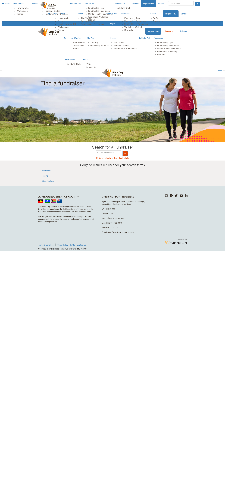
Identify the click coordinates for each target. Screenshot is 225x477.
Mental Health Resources (136, 24)
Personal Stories (88, 21)
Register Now (170, 13)
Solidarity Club (74, 63)
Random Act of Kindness (92, 24)
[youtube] (181, 195)
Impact (80, 13)
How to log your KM (67, 24)
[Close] (224, 70)
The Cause (86, 18)
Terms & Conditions (46, 245)
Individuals (46, 170)
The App (90, 38)
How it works (63, 18)
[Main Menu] (1, 70)
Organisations (48, 181)
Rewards (128, 30)
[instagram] (166, 195)
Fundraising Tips (132, 18)
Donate (184, 13)
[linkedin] (186, 195)
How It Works (59, 13)
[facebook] (171, 195)
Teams (61, 30)
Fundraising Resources (135, 21)
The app (61, 21)
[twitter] (176, 195)
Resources (125, 13)
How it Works (75, 38)
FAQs (155, 18)
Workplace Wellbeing (134, 27)
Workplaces (63, 27)
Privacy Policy (62, 245)
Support (153, 13)
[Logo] (48, 5)
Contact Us (158, 21)
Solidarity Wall (111, 13)
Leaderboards (69, 59)
